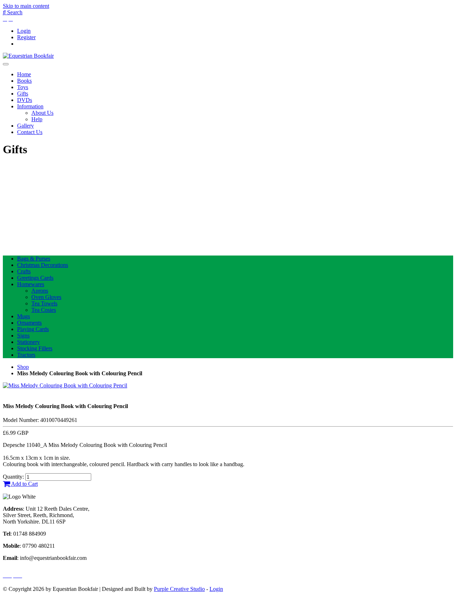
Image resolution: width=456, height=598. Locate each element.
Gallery (25, 126)
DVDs (24, 100)
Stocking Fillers (34, 348)
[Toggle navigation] (6, 64)
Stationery (28, 342)
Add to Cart (24, 484)
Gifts (22, 94)
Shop (23, 367)
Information (30, 106)
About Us (42, 113)
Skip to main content (26, 6)
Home (24, 74)
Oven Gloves (46, 297)
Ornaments (29, 323)
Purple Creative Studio (179, 589)
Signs (23, 335)
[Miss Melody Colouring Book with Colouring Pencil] (65, 385)
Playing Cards (33, 329)
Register (26, 37)
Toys (22, 87)
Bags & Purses (33, 259)
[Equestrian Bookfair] (28, 56)
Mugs (23, 316)
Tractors (26, 355)
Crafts (24, 271)
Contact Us (29, 132)
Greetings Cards (35, 278)
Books (24, 81)
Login (24, 31)
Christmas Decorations (42, 265)
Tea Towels (44, 303)
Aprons (39, 291)
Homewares (30, 284)
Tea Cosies (43, 310)
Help (36, 119)
